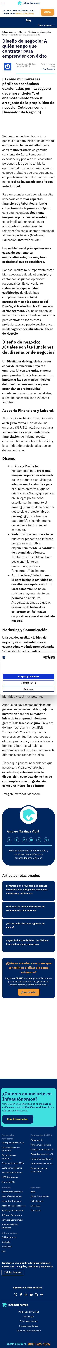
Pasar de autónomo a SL (42, 1154)
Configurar (27, 682)
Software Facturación (12, 1215)
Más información (17, 1119)
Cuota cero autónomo (12, 1167)
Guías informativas (40, 1196)
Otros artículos (45, 25)
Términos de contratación (28, 1330)
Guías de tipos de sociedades (39, 1170)
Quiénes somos (9, 1237)
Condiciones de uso (28, 1326)
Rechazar (29, 689)
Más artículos (8, 24)
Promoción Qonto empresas (10, 1226)
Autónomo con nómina (41, 1163)
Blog (28, 20)
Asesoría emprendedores (14, 1205)
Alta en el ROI (8, 1182)
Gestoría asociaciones (12, 1191)
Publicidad (7, 1246)
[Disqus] (28, 1042)
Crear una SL (37, 1140)
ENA (4, 1251)
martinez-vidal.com (27, 794)
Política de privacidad (28, 1311)
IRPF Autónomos (10, 1177)
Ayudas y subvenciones (13, 1210)
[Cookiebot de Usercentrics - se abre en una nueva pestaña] (41, 657)
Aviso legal (28, 1316)
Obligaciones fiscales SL (42, 1149)
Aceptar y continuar (28, 676)
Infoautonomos (9, 32)
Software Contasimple (12, 1219)
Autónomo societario (41, 1144)
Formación (36, 1210)
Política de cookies (29, 1321)
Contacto (6, 1242)
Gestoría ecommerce (12, 1196)
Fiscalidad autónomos (12, 1172)
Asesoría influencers (11, 1201)
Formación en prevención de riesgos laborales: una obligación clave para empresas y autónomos (27, 889)
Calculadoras (37, 1201)
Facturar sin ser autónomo (9, 1157)
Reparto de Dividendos (42, 1159)
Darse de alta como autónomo (11, 1149)
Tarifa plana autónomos (13, 1142)
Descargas (36, 1205)
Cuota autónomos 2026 (13, 1163)
